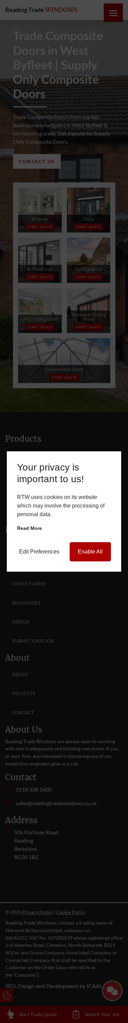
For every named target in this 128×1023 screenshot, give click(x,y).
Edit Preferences (39, 552)
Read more (29, 528)
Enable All (90, 552)
